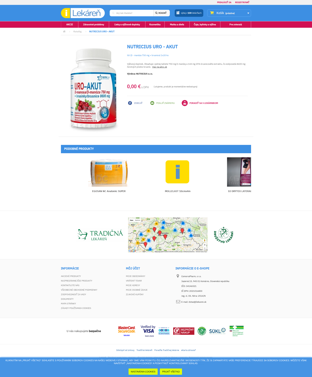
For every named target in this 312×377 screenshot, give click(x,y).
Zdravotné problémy (93, 24)
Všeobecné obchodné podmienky (79, 289)
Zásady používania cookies (76, 308)
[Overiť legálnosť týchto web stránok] (236, 330)
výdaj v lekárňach (191, 13)
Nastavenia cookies (143, 371)
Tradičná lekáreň (144, 350)
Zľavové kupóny (135, 294)
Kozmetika (155, 24)
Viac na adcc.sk (159, 67)
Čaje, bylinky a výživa (205, 24)
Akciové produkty (71, 276)
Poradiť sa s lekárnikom (203, 103)
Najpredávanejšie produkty (76, 280)
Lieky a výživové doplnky (127, 24)
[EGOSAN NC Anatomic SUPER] (109, 171)
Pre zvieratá (235, 24)
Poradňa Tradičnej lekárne (166, 350)
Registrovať (242, 2)
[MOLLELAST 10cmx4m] (177, 171)
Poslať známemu (165, 103)
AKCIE (69, 24)
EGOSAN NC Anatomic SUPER (109, 191)
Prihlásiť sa (224, 2)
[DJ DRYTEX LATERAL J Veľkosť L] (246, 171)
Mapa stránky (68, 303)
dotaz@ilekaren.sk (197, 302)
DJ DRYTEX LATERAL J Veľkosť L (246, 191)
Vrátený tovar (134, 280)
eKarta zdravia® (188, 350)
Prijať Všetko (171, 371)
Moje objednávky (135, 276)
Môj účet (133, 268)
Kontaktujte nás (70, 285)
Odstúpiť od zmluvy (125, 350)
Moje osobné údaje (137, 289)
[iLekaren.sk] (83, 13)
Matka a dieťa (177, 24)
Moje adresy (133, 285)
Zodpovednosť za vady (73, 294)
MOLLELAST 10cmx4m (177, 191)
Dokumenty (67, 299)
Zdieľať (138, 103)
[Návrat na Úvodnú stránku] (64, 32)
